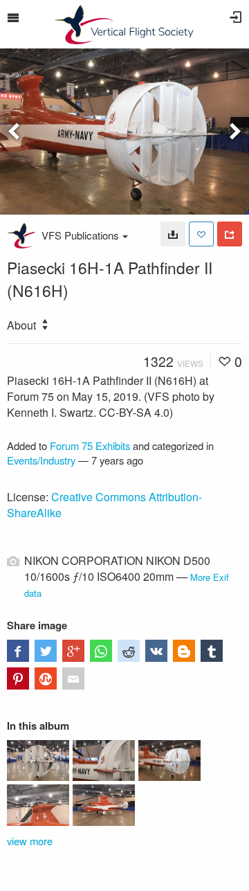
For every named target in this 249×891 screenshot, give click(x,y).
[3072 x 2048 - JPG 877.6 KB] (172, 234)
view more (30, 841)
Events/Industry (41, 460)
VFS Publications (80, 235)
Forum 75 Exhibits (90, 445)
